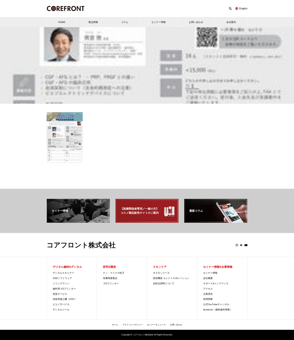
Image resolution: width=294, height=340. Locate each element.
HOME (61, 22)
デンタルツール (61, 309)
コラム (124, 22)
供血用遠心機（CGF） (65, 299)
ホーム (115, 325)
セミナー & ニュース (156, 325)
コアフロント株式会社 (81, 245)
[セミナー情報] (78, 221)
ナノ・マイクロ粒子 (113, 272)
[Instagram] (237, 245)
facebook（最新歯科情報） (217, 309)
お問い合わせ (196, 22)
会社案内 (231, 22)
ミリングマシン (61, 283)
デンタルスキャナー (63, 272)
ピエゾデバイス (61, 304)
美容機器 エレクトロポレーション (171, 278)
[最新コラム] (215, 221)
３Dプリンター (111, 283)
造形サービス (60, 294)
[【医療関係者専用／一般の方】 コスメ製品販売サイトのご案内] (147, 221)
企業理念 (208, 294)
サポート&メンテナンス (215, 283)
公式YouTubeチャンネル (216, 304)
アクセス (208, 288)
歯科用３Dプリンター (64, 288)
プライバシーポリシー (132, 325)
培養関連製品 (110, 278)
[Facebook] (241, 245)
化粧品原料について (163, 283)
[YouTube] (245, 245)
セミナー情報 (158, 22)
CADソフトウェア (62, 278)
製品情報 (93, 22)
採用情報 (208, 299)
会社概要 (208, 278)
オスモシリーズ (161, 272)
